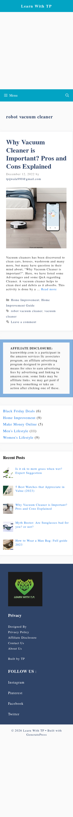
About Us (15, 648)
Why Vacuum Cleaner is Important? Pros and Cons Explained (36, 154)
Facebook (16, 703)
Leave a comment (23, 322)
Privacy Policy (18, 632)
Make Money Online (20, 424)
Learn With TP (36, 6)
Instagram (16, 682)
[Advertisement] (36, 50)
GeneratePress (36, 734)
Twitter (13, 714)
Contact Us (16, 643)
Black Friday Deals (19, 410)
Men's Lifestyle (15, 430)
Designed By (17, 626)
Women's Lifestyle (18, 437)
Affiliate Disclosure (22, 637)
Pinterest (15, 692)
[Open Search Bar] (67, 95)
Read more (49, 289)
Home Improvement (25, 300)
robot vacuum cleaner (26, 311)
